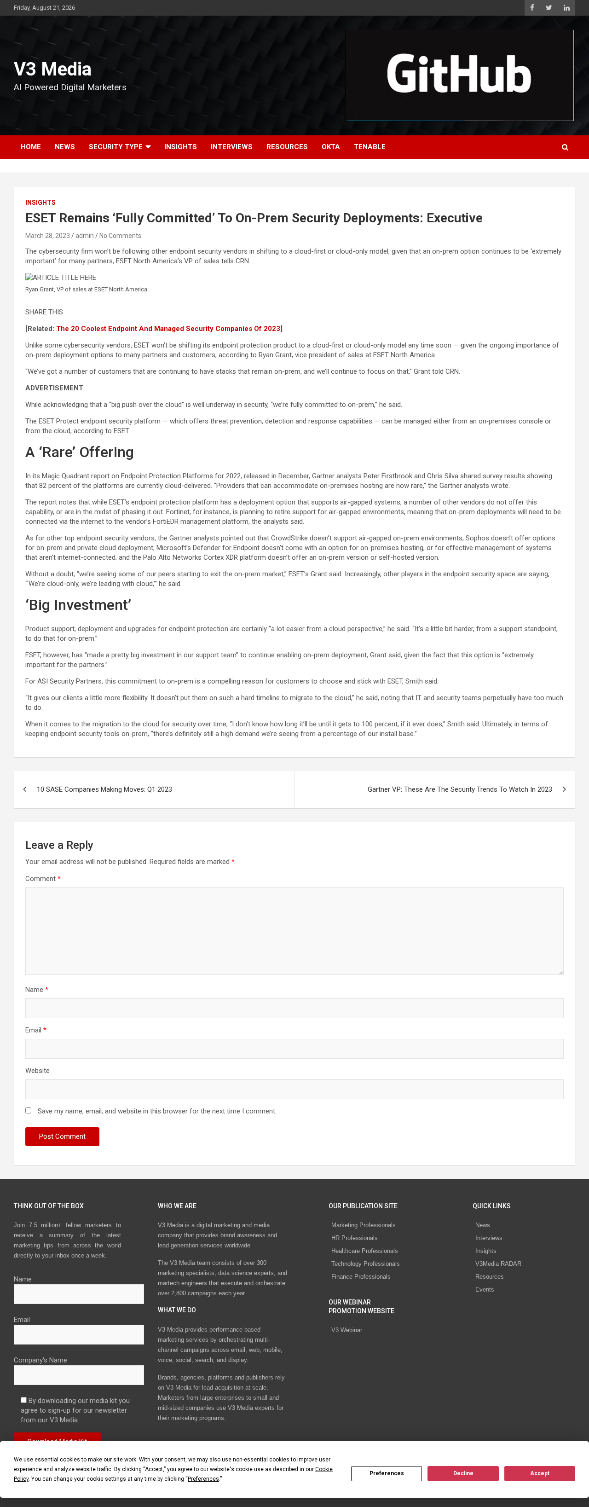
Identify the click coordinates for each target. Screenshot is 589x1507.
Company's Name (40, 1360)
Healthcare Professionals (364, 1250)
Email (35, 1030)
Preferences (387, 1473)
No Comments (120, 235)
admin (84, 235)
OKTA (331, 147)
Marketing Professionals (363, 1225)
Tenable (370, 147)
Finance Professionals (361, 1276)
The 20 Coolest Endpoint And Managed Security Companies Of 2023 (168, 329)
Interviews (232, 147)
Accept (539, 1473)
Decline (463, 1473)
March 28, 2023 (47, 235)
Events (484, 1289)
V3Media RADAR (498, 1263)
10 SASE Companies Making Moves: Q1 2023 (104, 789)
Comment (43, 879)
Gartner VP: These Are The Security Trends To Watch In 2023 (460, 789)
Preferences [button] (203, 1479)
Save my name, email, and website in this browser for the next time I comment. (157, 1111)
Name (36, 989)
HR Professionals (354, 1238)
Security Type (116, 147)
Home (31, 147)
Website (37, 1070)
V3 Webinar (346, 1330)
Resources (287, 147)
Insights (180, 147)
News (65, 147)
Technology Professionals (365, 1263)
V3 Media (53, 69)
